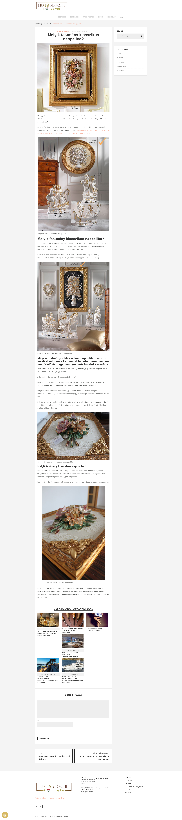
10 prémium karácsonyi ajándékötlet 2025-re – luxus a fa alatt (47, 633)
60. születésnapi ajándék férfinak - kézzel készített (72, 631)
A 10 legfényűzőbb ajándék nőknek (94, 630)
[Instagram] (41, 806)
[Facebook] (37, 806)
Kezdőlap (38, 24)
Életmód (62, 17)
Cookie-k (128, 790)
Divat (100, 17)
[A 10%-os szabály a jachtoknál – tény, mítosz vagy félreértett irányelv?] (73, 665)
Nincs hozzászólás (79, 31)
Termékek (74, 17)
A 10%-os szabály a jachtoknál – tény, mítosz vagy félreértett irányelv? (72, 679)
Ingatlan (111, 17)
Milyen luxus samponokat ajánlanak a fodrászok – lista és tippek (88, 780)
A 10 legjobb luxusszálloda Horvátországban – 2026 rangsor (47, 679)
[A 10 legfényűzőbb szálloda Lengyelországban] (73, 641)
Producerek (88, 17)
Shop (122, 17)
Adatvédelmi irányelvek (134, 787)
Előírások (128, 784)
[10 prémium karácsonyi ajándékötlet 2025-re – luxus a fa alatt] (48, 620)
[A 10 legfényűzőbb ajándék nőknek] (97, 626)
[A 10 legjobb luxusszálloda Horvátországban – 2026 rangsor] (48, 665)
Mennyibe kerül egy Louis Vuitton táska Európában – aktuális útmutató (87, 790)
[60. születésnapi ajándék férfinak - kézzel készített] (73, 626)
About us (128, 781)
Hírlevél (128, 793)
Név (38, 721)
